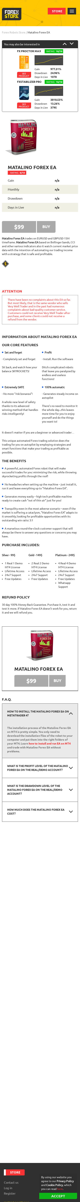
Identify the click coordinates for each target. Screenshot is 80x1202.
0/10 (17, 172)
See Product (24, 74)
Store (57, 11)
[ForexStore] (11, 14)
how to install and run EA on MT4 (50, 743)
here (60, 1188)
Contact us (11, 1182)
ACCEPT (58, 1196)
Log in (8, 1188)
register (10, 1193)
